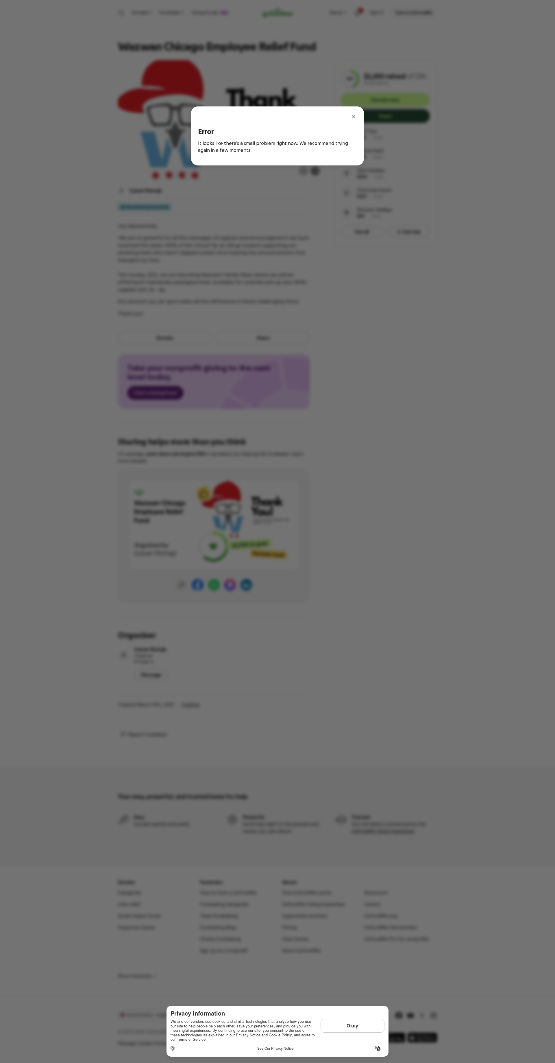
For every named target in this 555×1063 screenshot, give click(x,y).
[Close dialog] (353, 117)
